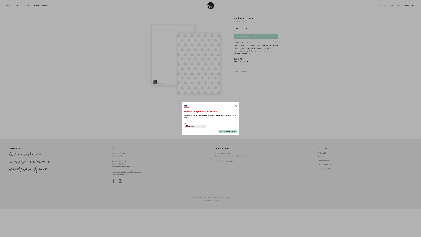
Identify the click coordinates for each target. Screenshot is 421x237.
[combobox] (190, 126)
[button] (236, 106)
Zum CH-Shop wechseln (227, 131)
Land (185, 123)
